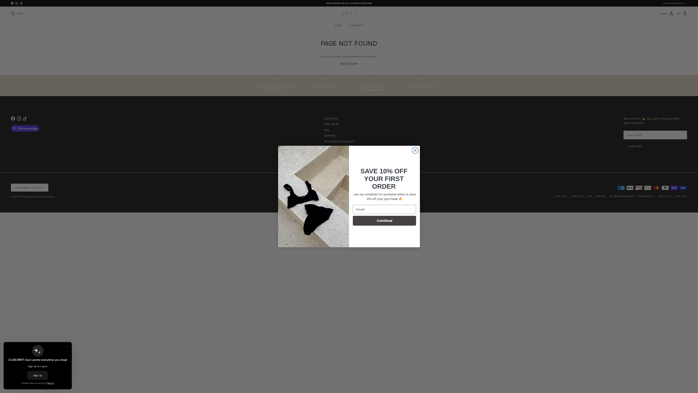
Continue (384, 220)
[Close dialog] (415, 150)
